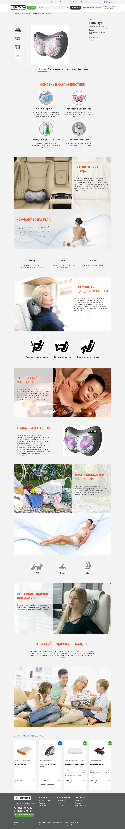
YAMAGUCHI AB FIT (97, 764)
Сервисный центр (80, 806)
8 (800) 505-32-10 (109, 8)
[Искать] (63, 8)
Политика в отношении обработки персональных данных (55, 825)
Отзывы (73, 69)
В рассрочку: (46, 783)
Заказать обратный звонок (92, 7)
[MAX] (104, 2)
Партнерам (78, 803)
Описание (42, 69)
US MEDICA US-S (21, 764)
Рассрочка (76, 2)
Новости (89, 2)
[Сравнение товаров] (67, 8)
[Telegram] (106, 2)
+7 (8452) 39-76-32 (109, 6)
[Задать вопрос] (34, 780)
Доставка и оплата (66, 2)
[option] (17, 29)
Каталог (32, 7)
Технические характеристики (58, 69)
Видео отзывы (83, 69)
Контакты (96, 2)
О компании (55, 2)
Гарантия (42, 803)
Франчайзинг (79, 800)
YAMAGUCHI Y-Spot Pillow (74, 764)
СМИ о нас (60, 806)
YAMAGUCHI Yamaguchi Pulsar (48, 765)
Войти (113, 2)
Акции (83, 2)
